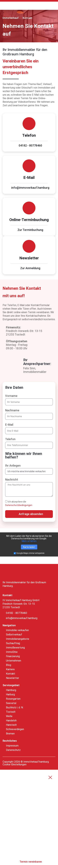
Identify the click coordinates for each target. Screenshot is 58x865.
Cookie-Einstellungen (14, 764)
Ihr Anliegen (13, 465)
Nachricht (11, 479)
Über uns (12, 842)
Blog (10, 851)
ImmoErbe (13, 817)
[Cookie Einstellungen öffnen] (5, 860)
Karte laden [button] (29, 547)
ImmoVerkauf (11, 17)
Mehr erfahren (29, 541)
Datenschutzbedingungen (18, 505)
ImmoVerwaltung (19, 826)
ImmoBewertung (18, 809)
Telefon (10, 439)
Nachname (12, 410)
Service (12, 834)
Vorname (11, 395)
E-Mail (9, 424)
